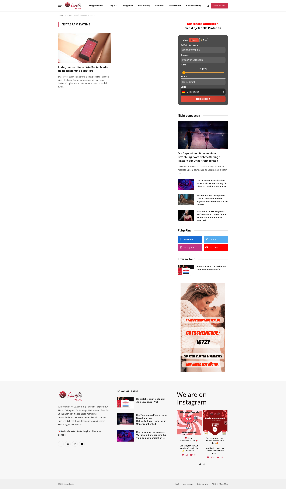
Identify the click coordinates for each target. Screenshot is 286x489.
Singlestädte (96, 5)
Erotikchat (175, 5)
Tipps (111, 5)
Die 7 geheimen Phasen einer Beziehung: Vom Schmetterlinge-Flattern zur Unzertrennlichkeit (199, 157)
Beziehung (144, 5)
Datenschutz (202, 484)
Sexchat (159, 5)
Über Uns (223, 484)
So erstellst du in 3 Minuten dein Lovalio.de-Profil (211, 268)
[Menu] (60, 5)
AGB (214, 484)
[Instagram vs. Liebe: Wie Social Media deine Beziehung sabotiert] (84, 48)
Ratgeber (127, 5)
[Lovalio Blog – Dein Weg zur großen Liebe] (73, 5)
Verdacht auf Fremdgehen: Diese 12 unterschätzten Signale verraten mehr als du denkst (212, 200)
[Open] (189, 422)
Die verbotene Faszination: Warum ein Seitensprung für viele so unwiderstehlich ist (212, 183)
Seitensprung (193, 5)
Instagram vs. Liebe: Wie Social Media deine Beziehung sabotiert (83, 69)
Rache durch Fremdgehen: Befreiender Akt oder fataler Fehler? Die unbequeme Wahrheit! (212, 216)
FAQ (177, 484)
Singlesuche (219, 5)
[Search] (208, 5)
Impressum (188, 484)
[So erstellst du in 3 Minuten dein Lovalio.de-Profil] (186, 270)
